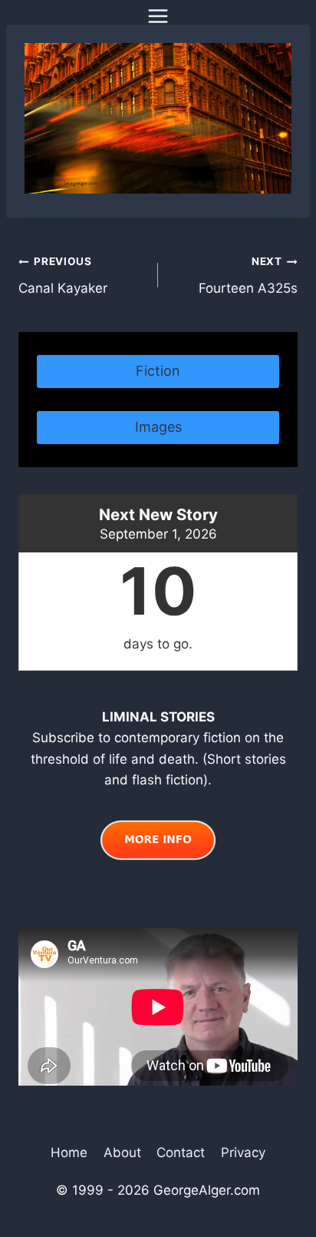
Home (69, 1152)
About (122, 1152)
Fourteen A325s (248, 275)
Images (158, 427)
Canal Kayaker (62, 275)
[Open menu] (158, 16)
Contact (180, 1152)
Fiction (158, 371)
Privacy (243, 1152)
